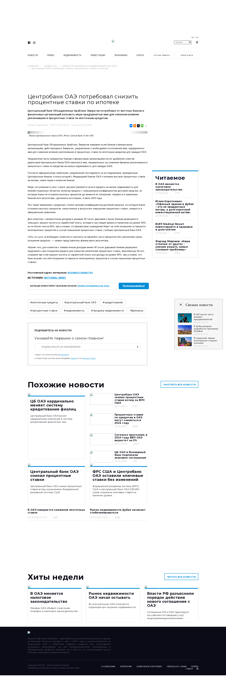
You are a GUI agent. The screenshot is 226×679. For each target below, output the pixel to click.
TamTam (74, 358)
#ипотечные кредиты (44, 302)
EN (197, 37)
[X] (138, 125)
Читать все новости (181, 577)
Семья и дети (187, 55)
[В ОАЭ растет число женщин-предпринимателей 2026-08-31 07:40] (185, 322)
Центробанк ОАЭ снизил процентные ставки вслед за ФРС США (130, 398)
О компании (108, 666)
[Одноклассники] (134, 125)
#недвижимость (74, 310)
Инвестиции (98, 55)
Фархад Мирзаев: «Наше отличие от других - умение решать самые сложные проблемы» (172, 245)
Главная (33, 66)
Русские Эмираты (162, 55)
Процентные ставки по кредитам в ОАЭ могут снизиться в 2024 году (129, 418)
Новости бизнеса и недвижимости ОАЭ (89, 66)
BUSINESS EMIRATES (80, 272)
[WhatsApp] (142, 125)
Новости (33, 55)
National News (55, 277)
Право (50, 55)
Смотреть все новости (179, 384)
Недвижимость (72, 55)
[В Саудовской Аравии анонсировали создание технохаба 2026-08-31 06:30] (185, 345)
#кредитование (113, 302)
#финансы (136, 310)
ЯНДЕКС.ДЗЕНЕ (89, 358)
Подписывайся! (134, 285)
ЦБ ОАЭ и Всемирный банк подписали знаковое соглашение (130, 455)
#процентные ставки (43, 310)
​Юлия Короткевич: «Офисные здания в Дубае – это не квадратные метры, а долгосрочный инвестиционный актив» (174, 207)
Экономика (121, 55)
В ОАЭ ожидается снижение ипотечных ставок (56, 511)
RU (193, 37)
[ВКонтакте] (131, 125)
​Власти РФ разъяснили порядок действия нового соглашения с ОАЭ (170, 599)
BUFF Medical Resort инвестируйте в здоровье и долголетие (174, 227)
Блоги (140, 55)
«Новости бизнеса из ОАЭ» (93, 286)
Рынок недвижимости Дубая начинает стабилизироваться (118, 511)
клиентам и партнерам (149, 666)
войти (194, 666)
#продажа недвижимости (107, 310)
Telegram (64, 355)
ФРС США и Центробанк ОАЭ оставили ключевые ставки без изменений (118, 475)
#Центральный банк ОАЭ (80, 302)
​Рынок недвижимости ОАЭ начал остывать (111, 595)
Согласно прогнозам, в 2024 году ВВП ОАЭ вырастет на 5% (131, 437)
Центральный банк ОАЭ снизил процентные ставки (54, 475)
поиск (189, 669)
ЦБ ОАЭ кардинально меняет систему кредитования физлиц (53, 405)
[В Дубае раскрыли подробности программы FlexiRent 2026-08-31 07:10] (185, 333)
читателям (126, 666)
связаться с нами (176, 666)
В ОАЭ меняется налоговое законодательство (168, 187)
